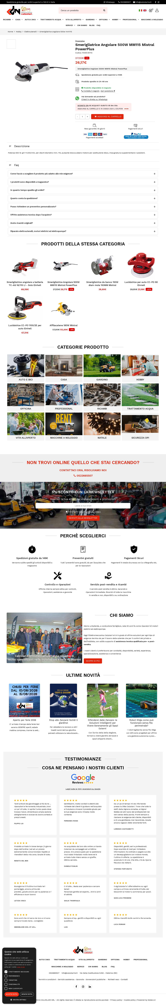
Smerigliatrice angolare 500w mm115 (56, 32)
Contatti (124, 979)
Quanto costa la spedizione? (24, 198)
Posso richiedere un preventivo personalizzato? (33, 206)
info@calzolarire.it (143, 2)
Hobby (18, 32)
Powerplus (80, 41)
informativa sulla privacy (90, 512)
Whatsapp (110, 2)
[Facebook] (155, 2)
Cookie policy (130, 1000)
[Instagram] (158, 2)
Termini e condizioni (47, 979)
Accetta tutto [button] (11, 994)
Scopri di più (93, 661)
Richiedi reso (113, 979)
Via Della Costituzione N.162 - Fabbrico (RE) (98, 973)
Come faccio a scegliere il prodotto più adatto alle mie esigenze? (41, 174)
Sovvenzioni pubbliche (95, 979)
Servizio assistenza (66, 979)
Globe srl (152, 1000)
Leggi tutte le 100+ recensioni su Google (83, 789)
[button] (19, 999)
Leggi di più (21, 967)
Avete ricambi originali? (21, 223)
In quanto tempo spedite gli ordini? (27, 190)
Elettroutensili (30, 32)
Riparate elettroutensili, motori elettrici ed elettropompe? (38, 231)
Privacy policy (116, 1000)
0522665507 (125, 2)
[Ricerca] (104, 10)
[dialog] (19, 976)
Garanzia (80, 979)
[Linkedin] (89, 986)
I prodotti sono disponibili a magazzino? (29, 182)
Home (10, 32)
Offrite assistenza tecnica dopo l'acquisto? (31, 215)
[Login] (157, 10)
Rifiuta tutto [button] (27, 994)
